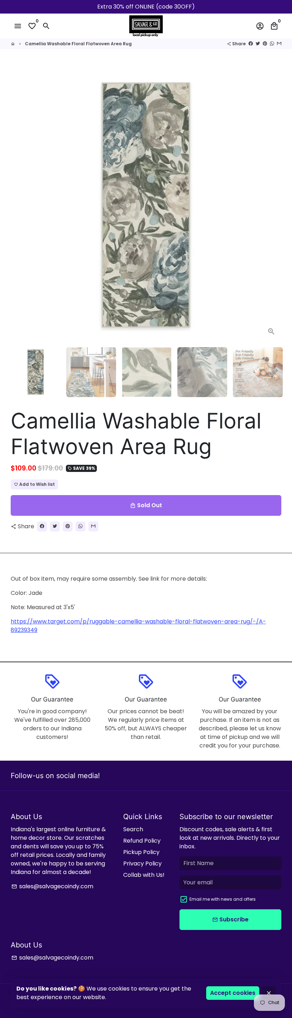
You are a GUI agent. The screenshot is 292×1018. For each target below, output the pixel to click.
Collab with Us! (144, 875)
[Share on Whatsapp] (272, 44)
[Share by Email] (279, 44)
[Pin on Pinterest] (265, 44)
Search (133, 829)
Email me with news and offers (222, 899)
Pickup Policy (141, 852)
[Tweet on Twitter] (258, 44)
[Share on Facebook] (251, 44)
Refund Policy (142, 841)
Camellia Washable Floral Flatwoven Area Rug (78, 44)
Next (271, 206)
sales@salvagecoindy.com (52, 886)
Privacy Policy (142, 863)
